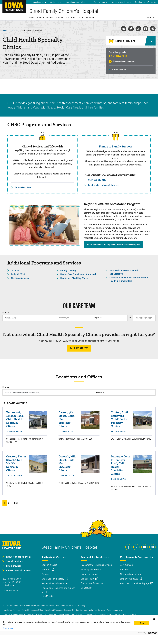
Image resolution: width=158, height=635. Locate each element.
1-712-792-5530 (66, 431)
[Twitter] (136, 547)
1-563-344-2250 (118, 56)
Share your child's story (53, 579)
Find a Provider (119, 69)
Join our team (127, 565)
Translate (138, 2)
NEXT (16, 502)
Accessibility (79, 605)
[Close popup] (154, 619)
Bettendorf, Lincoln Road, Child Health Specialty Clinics (15, 419)
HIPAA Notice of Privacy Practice (40, 605)
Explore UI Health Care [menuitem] (120, 2)
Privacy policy (8, 628)
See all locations (14, 561)
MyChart (46, 569)
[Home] (14, 6)
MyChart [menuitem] (53, 2)
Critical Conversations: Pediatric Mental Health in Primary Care (129, 279)
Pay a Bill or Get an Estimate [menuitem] (76, 2)
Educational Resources (92, 583)
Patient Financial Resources (55, 583)
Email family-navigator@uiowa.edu (103, 185)
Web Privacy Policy (64, 605)
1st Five (15, 270)
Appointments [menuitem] (38, 2)
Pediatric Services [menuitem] (55, 17)
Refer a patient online (91, 569)
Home (4, 30)
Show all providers (144, 318)
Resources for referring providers (96, 565)
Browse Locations (23, 187)
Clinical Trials (87, 578)
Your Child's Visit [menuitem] (86, 17)
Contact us (47, 574)
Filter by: (5, 312)
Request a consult (89, 574)
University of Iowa (130, 614)
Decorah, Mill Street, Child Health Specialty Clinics (67, 463)
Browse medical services (18, 570)
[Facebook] (128, 547)
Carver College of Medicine (22, 614)
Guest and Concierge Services (58, 610)
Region (96, 318)
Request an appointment (18, 556)
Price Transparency (115, 610)
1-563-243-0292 (118, 431)
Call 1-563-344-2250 (79, 348)
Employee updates (129, 578)
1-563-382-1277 (66, 475)
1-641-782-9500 (14, 475)
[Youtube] (144, 547)
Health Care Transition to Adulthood (78, 274)
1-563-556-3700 (118, 479)
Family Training (68, 270)
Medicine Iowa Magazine (81, 614)
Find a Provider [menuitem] (36, 17)
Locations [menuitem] (71, 17)
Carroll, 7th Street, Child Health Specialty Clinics (66, 419)
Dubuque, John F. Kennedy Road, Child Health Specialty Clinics (120, 465)
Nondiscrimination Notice (13, 605)
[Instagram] (152, 547)
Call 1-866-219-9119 (97, 180)
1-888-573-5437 (10, 590)
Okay (142, 623)
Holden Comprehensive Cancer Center (52, 614)
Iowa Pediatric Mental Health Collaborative (123, 272)
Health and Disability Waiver (74, 278)
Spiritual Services (79, 610)
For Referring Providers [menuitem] (98, 2)
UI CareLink (86, 588)
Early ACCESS (18, 274)
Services (14, 30)
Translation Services (11, 610)
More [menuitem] (149, 17)
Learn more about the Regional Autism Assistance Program (113, 245)
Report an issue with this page (134, 583)
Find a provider (13, 566)
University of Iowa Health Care (107, 614)
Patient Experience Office (32, 610)
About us (124, 569)
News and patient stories (132, 574)
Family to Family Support (115, 146)
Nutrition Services (20, 278)
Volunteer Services (97, 610)
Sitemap (6, 614)
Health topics (48, 596)
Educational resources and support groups (58, 590)
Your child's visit (49, 565)
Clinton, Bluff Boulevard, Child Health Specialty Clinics (119, 419)
